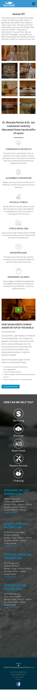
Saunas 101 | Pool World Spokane (8, 3)
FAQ (9, 88)
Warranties (27, 88)
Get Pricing (18, 420)
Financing (18, 480)
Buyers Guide (18, 450)
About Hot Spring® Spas (18, 672)
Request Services (19, 465)
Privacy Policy (18, 677)
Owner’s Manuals (9, 106)
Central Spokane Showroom (18, 556)
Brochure (18, 435)
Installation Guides (27, 106)
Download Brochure (11, 386)
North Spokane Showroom (16, 525)
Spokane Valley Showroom (16, 492)
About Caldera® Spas (18, 674)
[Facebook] (18, 684)
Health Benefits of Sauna (19, 53)
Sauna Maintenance (27, 71)
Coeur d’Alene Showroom (15, 587)
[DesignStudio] (18, 665)
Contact (18, 679)
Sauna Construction (9, 71)
